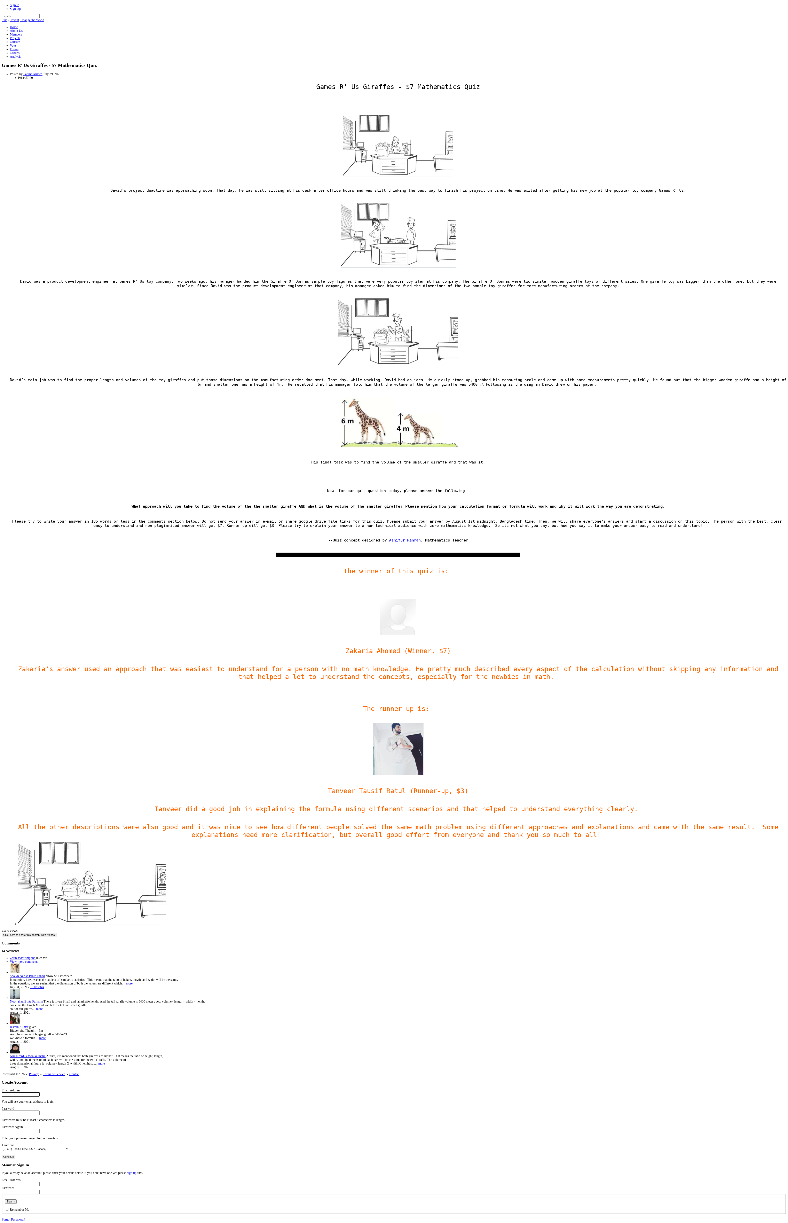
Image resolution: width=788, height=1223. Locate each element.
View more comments (24, 961)
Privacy (34, 1074)
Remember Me (19, 1209)
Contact (74, 1074)
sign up (131, 1173)
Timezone (8, 1145)
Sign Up (15, 8)
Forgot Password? (13, 1219)
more (129, 983)
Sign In (14, 5)
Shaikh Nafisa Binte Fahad (27, 976)
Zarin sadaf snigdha (23, 958)
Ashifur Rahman (405, 540)
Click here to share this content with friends (29, 934)
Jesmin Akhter (19, 1027)
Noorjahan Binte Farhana (26, 1001)
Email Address (11, 1090)
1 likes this (37, 987)
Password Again (12, 1127)
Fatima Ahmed (32, 74)
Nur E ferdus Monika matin (28, 1056)
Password (8, 1108)
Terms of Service (54, 1074)
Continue (8, 1156)
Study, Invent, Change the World (23, 20)
